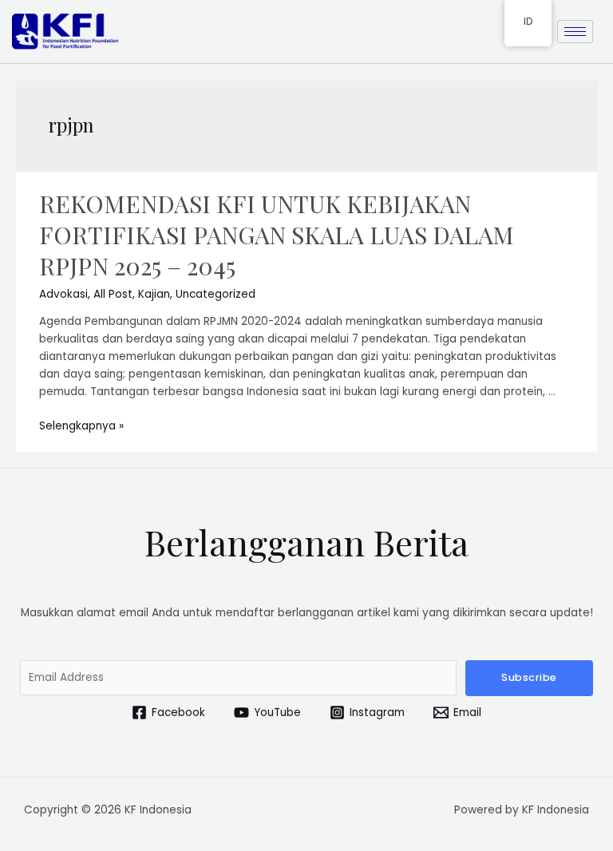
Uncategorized (215, 294)
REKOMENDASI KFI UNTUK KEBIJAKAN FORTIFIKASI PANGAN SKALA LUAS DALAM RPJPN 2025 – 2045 (276, 235)
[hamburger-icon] (575, 31)
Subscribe (529, 677)
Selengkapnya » (81, 425)
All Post (112, 294)
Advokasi (63, 294)
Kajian (154, 294)
